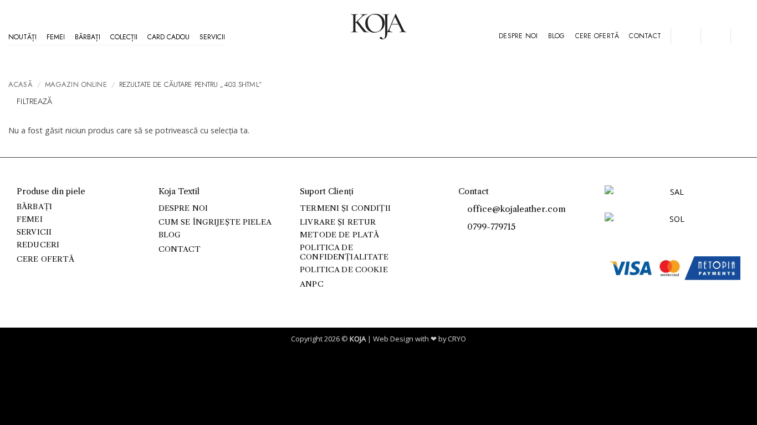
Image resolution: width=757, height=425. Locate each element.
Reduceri (38, 245)
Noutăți (22, 37)
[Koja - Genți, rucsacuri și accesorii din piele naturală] (378, 26)
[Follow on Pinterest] (488, 244)
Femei (56, 37)
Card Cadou (168, 37)
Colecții (123, 37)
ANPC (312, 284)
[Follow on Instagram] (476, 244)
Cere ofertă (597, 36)
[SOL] (672, 225)
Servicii (212, 37)
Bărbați (87, 37)
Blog (556, 36)
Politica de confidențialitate (344, 252)
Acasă (20, 84)
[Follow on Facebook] (464, 244)
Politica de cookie (343, 269)
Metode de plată (339, 235)
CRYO (457, 339)
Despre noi (518, 36)
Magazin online (76, 84)
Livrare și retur (338, 222)
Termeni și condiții (345, 208)
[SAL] (672, 198)
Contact (645, 36)
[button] (685, 36)
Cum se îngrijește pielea (215, 222)
